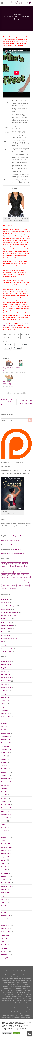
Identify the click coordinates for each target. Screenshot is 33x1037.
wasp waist (4, 588)
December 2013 (6, 883)
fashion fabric (26, 569)
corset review (5, 569)
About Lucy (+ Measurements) (15, 553)
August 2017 (5, 752)
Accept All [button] (16, 1033)
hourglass (28, 571)
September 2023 (6, 681)
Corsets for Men (17, 549)
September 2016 (6, 788)
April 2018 (4, 726)
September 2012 (6, 931)
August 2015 (5, 817)
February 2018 (5, 733)
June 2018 (4, 720)
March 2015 (4, 834)
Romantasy (22, 580)
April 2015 (4, 831)
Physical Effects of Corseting (9, 638)
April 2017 (4, 765)
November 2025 (6, 661)
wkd (18, 588)
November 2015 (6, 808)
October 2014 (5, 850)
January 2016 (5, 801)
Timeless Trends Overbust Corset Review (20, 369)
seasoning (4, 582)
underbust (13, 585)
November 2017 (6, 743)
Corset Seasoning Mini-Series (9, 612)
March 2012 (4, 951)
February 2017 (5, 772)
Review (16, 580)
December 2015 (6, 804)
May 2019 (4, 707)
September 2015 (6, 814)
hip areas (22, 571)
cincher (12, 566)
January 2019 (5, 710)
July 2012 (4, 938)
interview (4, 574)
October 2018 (5, 713)
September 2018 (6, 716)
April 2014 (4, 870)
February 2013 (5, 915)
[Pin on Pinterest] (21, 393)
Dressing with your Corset (8, 615)
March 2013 (4, 912)
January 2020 (5, 700)
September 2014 (6, 853)
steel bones (21, 582)
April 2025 (4, 671)
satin (27, 580)
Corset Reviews (16, 14)
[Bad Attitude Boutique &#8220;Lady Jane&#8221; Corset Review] (8, 378)
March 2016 (4, 798)
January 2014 (5, 879)
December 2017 (6, 739)
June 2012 (4, 941)
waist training (25, 585)
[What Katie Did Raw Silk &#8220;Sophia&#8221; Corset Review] (8, 363)
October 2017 (5, 746)
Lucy (2, 540)
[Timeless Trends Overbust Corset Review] (21, 363)
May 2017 (4, 762)
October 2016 (5, 785)
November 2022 (6, 687)
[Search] (27, 3)
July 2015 (4, 821)
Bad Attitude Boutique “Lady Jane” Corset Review (8, 383)
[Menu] (2, 3)
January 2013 (5, 918)
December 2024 (6, 674)
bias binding (10, 563)
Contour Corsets (20, 566)
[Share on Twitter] (15, 393)
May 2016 (4, 791)
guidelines (16, 571)
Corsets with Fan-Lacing (13, 540)
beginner (4, 563)
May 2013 (4, 905)
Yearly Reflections (6, 651)
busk (8, 566)
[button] (29, 1033)
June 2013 (4, 902)
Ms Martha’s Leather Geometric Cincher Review (7, 402)
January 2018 (5, 736)
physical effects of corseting (23, 577)
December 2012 (6, 922)
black (16, 563)
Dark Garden (13, 569)
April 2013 (4, 909)
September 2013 (6, 892)
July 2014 (4, 860)
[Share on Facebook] (11, 393)
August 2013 (5, 896)
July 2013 (4, 899)
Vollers (19, 585)
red (12, 580)
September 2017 (6, 749)
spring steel (14, 582)
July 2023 (4, 684)
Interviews (4, 632)
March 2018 (4, 729)
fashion (19, 569)
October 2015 (5, 811)
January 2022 (5, 694)
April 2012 (4, 948)
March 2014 (4, 873)
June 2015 (4, 824)
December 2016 (6, 778)
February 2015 (5, 837)
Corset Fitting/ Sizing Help (9, 606)
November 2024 (6, 677)
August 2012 (5, 935)
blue (20, 563)
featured (4, 571)
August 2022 (5, 690)
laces (9, 574)
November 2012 (6, 925)
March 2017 (4, 769)
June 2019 (4, 703)
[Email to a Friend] (18, 393)
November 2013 (6, 886)
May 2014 (4, 866)
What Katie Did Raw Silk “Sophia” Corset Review (8, 369)
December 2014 (6, 844)
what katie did (12, 588)
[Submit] (30, 420)
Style (2, 641)
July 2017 (4, 756)
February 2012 (5, 954)
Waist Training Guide (7, 648)
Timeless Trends (6, 585)
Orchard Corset (5, 577)
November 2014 (6, 847)
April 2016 (4, 795)
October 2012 (5, 928)
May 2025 (4, 668)
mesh (18, 574)
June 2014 (4, 863)
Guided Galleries (6, 628)
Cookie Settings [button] (7, 1033)
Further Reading (6, 622)
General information (7, 625)
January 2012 (5, 958)
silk (9, 582)
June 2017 (4, 759)
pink (3, 580)
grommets (9, 571)
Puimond (7, 580)
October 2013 (5, 889)
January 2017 (5, 775)
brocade (4, 566)
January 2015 (5, 840)
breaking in (25, 563)
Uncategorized (5, 645)
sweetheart (28, 582)
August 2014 (5, 857)
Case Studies (5, 602)
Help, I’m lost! (17, 536)
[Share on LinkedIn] (24, 393)
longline (14, 574)
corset (27, 566)
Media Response (6, 635)
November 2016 (6, 782)
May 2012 (4, 944)
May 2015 (4, 827)
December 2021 (6, 697)
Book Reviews (5, 599)
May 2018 (4, 723)
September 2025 (6, 664)
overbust (13, 577)
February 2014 (5, 876)
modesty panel (24, 574)
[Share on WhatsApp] (8, 393)
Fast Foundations (6, 619)
